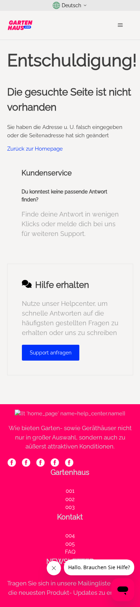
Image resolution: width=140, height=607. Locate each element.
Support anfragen (50, 353)
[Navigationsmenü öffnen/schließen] (120, 25)
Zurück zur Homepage (35, 149)
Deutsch (71, 5)
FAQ (70, 552)
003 (70, 507)
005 (70, 544)
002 (70, 499)
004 (70, 535)
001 (70, 491)
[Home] (20, 25)
